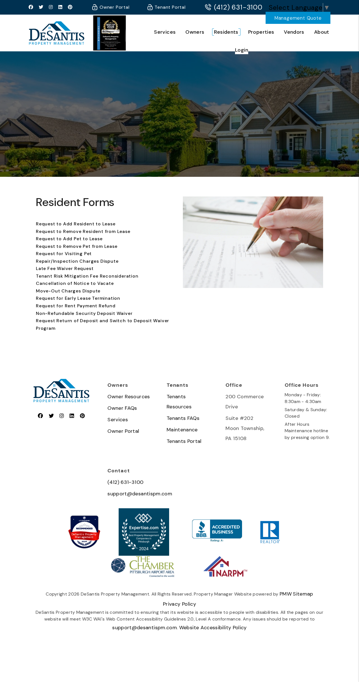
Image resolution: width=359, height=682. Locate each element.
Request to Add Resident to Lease (76, 224)
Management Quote (298, 18)
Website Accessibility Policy (213, 627)
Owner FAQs (122, 408)
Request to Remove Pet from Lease (77, 246)
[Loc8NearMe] (84, 521)
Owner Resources (128, 396)
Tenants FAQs (183, 418)
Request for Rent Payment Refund (76, 306)
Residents (226, 32)
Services (165, 32)
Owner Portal (113, 7)
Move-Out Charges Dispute (68, 291)
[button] (31, 7)
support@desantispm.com (139, 493)
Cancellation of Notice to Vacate (75, 283)
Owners (194, 32)
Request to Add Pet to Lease (69, 239)
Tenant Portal (169, 7)
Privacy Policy (179, 604)
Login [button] (241, 50)
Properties (261, 32)
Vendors (294, 32)
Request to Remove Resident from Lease (83, 231)
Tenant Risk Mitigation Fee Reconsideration (87, 276)
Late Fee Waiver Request (64, 268)
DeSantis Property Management (84, 536)
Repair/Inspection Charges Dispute (77, 261)
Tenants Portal (184, 441)
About (321, 32)
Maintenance (182, 429)
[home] (57, 33)
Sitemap (303, 594)
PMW (286, 594)
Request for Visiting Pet (64, 254)
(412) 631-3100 (238, 7)
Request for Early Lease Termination (78, 298)
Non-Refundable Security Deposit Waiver (84, 313)
